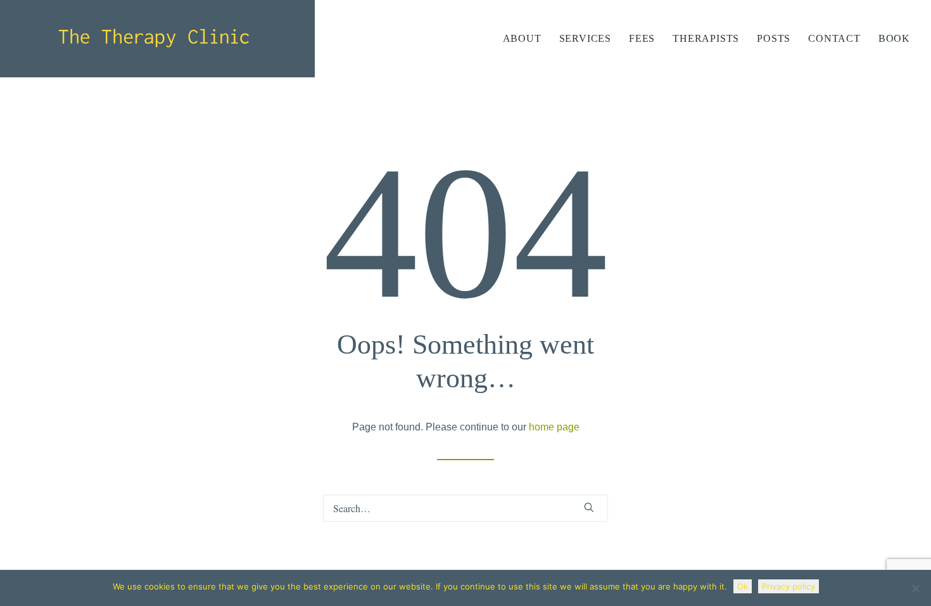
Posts (773, 38)
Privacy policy (788, 586)
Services (585, 38)
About (522, 38)
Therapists (706, 38)
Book (894, 38)
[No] (915, 588)
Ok (742, 586)
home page (554, 427)
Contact (834, 38)
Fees (642, 38)
